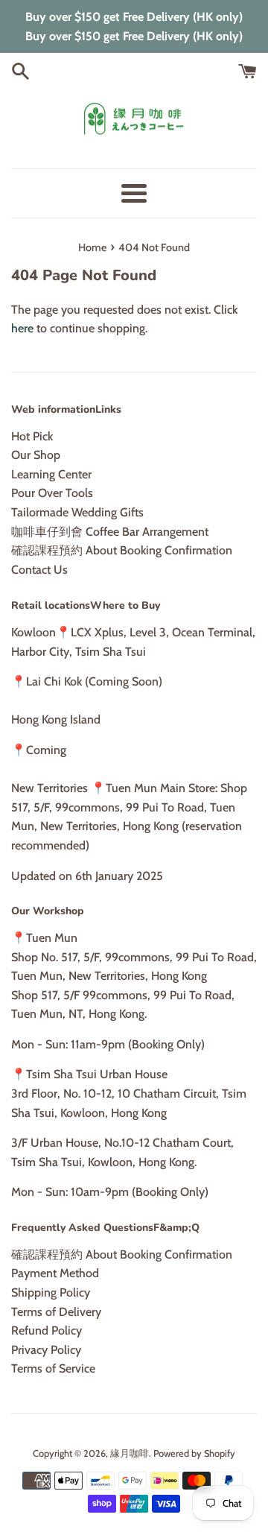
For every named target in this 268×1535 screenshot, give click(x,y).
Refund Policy (46, 1330)
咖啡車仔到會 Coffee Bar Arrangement (109, 532)
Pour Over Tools (52, 493)
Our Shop (35, 455)
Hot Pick (32, 436)
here (22, 328)
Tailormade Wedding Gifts (77, 512)
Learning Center (51, 474)
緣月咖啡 (129, 1453)
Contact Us (39, 570)
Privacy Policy (46, 1350)
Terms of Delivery (56, 1312)
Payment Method (55, 1273)
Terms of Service (53, 1368)
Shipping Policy (50, 1292)
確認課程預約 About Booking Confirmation (121, 550)
